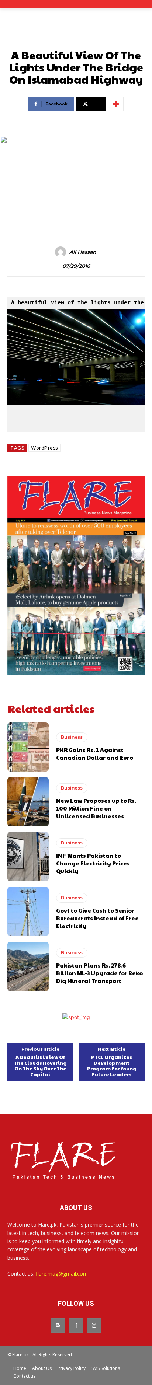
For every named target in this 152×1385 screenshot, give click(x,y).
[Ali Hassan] (61, 252)
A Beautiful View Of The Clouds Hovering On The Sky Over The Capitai (40, 1066)
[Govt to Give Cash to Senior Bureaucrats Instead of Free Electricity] (28, 911)
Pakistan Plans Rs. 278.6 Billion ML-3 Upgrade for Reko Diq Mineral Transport (99, 972)
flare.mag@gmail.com (62, 1273)
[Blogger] (58, 1325)
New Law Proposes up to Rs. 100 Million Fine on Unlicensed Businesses (96, 808)
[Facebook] (76, 1325)
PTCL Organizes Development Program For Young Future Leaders (112, 1066)
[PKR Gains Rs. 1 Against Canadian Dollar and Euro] (28, 747)
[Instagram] (94, 1325)
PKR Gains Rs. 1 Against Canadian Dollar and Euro (94, 753)
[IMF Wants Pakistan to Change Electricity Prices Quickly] (28, 856)
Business (72, 737)
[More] (116, 104)
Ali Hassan (82, 252)
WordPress (44, 448)
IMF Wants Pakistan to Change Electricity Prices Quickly (93, 863)
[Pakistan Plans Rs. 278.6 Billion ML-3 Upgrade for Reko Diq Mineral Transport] (28, 966)
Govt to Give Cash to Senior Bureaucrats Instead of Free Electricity (97, 918)
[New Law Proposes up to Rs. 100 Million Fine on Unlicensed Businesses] (28, 801)
